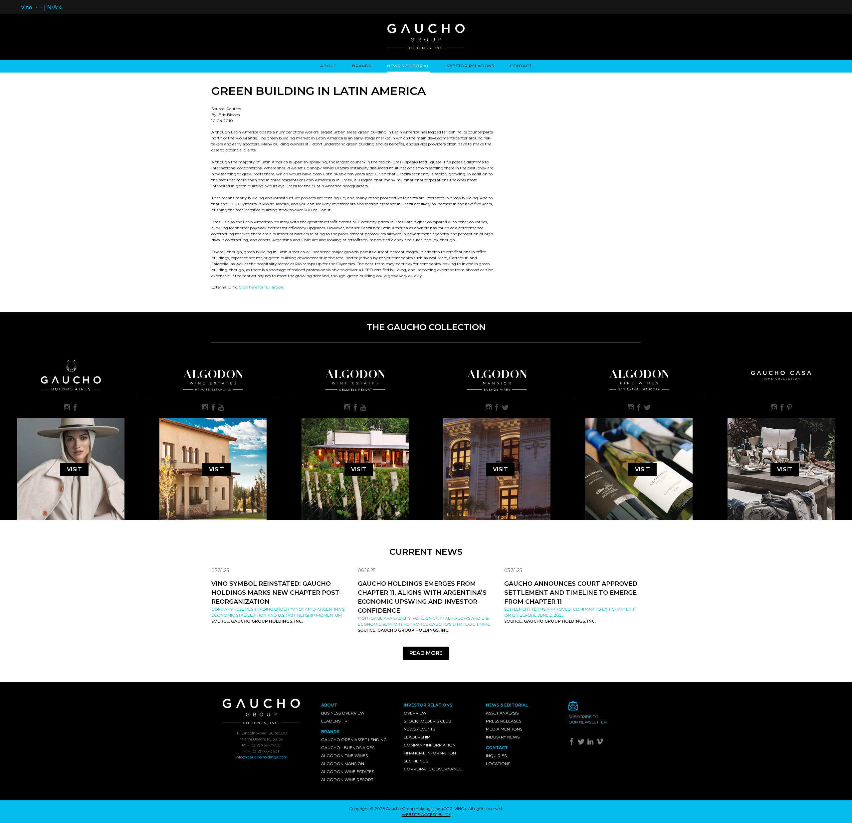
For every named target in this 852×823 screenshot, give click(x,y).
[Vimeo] (600, 742)
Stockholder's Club (427, 721)
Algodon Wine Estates (347, 771)
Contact (521, 65)
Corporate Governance (433, 768)
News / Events (419, 728)
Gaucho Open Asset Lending (354, 739)
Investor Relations (470, 65)
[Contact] (604, 707)
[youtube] (221, 408)
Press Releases (503, 721)
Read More (426, 653)
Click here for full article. (261, 287)
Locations (498, 763)
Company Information (430, 744)
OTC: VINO (454, 808)
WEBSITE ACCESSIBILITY (426, 814)
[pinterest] (789, 408)
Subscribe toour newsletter (587, 719)
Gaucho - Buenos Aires (347, 747)
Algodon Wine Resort (347, 779)
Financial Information (430, 752)
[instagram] (67, 408)
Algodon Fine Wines (344, 755)
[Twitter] (582, 742)
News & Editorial (408, 65)
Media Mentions (504, 728)
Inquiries (496, 755)
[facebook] (75, 408)
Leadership (334, 721)
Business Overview (342, 713)
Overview (415, 713)
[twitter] (505, 408)
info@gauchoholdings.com (261, 756)
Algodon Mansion (342, 763)
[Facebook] (572, 742)
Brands (361, 65)
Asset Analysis (502, 713)
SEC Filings (416, 760)
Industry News (503, 736)
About (328, 65)
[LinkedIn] (591, 742)
